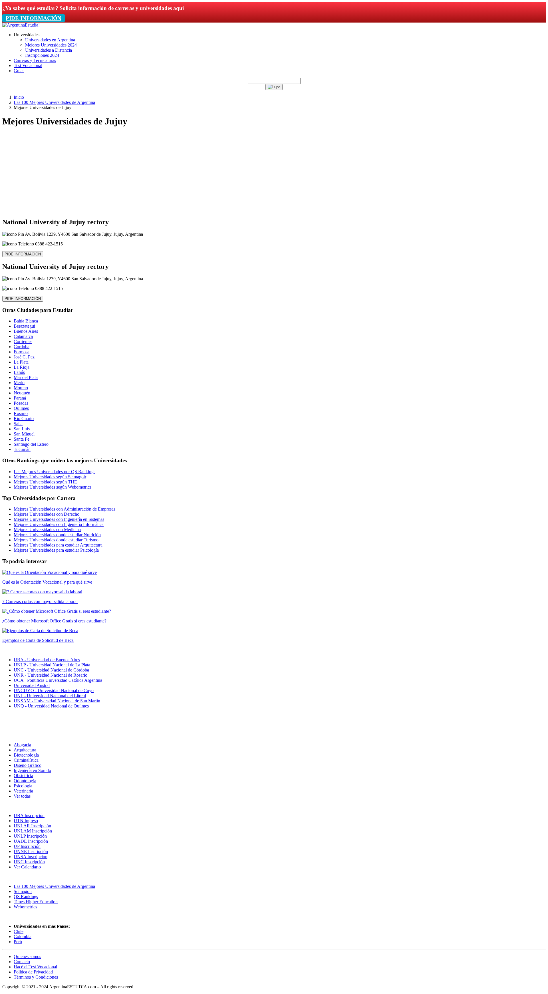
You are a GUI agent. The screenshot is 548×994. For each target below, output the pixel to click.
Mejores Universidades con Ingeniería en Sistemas (59, 519)
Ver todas (22, 796)
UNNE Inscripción (31, 851)
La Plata (21, 362)
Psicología (23, 785)
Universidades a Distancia (48, 50)
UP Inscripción (27, 846)
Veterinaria (23, 791)
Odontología (25, 780)
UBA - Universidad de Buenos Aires (47, 659)
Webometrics (25, 906)
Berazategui (24, 326)
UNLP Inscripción (30, 836)
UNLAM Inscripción (33, 830)
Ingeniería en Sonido (32, 770)
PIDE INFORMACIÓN (33, 18)
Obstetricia (23, 775)
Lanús (19, 372)
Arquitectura (25, 749)
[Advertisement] (274, 173)
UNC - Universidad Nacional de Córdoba (51, 670)
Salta (18, 423)
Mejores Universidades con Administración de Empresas (64, 509)
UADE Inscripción (31, 841)
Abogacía (22, 744)
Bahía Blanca (26, 320)
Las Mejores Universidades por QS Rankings (54, 471)
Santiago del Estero (31, 444)
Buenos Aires (26, 331)
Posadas (21, 403)
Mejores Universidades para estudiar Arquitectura (58, 545)
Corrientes (23, 341)
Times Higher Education (36, 901)
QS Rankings (26, 896)
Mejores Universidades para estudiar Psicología (56, 550)
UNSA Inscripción (30, 856)
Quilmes (21, 408)
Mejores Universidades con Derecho (46, 514)
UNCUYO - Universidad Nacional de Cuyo (54, 690)
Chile (18, 931)
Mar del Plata (26, 377)
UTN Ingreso (26, 820)
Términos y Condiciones (36, 977)
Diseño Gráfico (27, 765)
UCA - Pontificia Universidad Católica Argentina (58, 680)
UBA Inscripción (29, 815)
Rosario (21, 413)
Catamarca (23, 336)
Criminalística (26, 760)
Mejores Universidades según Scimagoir (50, 476)
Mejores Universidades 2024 (51, 45)
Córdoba (21, 346)
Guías (19, 70)
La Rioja (21, 367)
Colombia (22, 936)
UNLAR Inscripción (32, 825)
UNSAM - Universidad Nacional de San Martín (57, 700)
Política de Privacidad (33, 971)
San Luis (22, 428)
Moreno (21, 387)
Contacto (22, 961)
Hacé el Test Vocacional (35, 966)
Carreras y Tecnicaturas (35, 60)
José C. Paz (24, 356)
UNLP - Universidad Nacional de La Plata (52, 664)
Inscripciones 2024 (42, 55)
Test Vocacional (28, 65)
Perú (18, 941)
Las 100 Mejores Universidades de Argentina (54, 102)
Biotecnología (26, 755)
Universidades (26, 34)
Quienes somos (27, 956)
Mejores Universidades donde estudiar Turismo (56, 539)
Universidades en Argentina (50, 39)
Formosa (21, 351)
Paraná (20, 398)
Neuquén (22, 392)
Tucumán (22, 449)
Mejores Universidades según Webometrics (52, 487)
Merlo (19, 382)
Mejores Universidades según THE (45, 481)
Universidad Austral (32, 685)
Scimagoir (23, 891)
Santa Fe (21, 439)
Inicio (19, 97)
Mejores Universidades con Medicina (47, 529)
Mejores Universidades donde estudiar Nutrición (57, 534)
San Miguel (24, 434)
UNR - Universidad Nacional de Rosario (50, 675)
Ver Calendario (27, 866)
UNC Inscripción (29, 861)
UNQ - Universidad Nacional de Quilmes (51, 705)
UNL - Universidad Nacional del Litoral (50, 695)
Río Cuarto (24, 418)
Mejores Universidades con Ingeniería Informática (59, 524)
